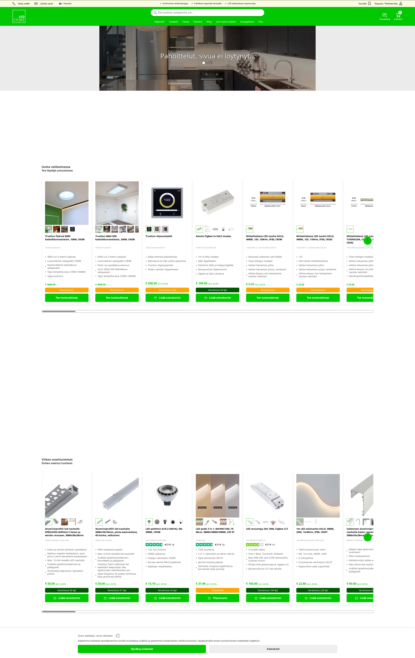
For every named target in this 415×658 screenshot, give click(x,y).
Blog (209, 21)
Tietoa (185, 21)
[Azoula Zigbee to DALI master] (217, 203)
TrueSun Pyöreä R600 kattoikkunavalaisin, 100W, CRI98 (64, 237)
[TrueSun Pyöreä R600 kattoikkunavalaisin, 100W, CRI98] (67, 203)
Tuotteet (173, 21)
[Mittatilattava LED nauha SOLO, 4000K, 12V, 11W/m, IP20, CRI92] (318, 203)
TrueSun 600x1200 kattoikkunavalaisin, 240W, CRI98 (115, 237)
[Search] (207, 12)
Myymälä (159, 21)
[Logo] (18, 16)
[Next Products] (368, 241)
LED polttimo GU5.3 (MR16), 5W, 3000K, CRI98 (164, 530)
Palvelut (198, 21)
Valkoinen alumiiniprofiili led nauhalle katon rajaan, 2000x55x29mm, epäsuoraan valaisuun (364, 532)
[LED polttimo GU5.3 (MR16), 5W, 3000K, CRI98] (167, 496)
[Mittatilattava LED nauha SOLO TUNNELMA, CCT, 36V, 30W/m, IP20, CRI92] (368, 203)
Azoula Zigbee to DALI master (213, 236)
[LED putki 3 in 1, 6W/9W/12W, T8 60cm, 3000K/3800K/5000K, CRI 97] (217, 496)
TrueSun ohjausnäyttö (159, 236)
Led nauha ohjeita (226, 21)
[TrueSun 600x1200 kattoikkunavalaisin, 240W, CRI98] (117, 203)
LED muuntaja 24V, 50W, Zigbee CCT (267, 528)
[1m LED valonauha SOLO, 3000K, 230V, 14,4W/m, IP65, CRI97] (318, 496)
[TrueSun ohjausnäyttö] (167, 203)
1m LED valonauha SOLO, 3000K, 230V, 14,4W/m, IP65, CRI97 (315, 530)
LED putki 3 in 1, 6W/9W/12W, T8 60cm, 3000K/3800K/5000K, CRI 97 (215, 530)
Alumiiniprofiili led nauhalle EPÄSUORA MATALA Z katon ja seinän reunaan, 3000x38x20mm (64, 532)
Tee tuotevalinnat (67, 297)
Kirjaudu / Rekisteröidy (386, 3)
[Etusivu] (203, 62)
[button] (67, 229)
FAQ (260, 21)
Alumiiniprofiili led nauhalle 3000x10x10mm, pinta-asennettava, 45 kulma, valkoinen (116, 532)
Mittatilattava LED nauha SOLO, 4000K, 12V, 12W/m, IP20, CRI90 (265, 237)
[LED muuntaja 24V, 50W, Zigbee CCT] (268, 496)
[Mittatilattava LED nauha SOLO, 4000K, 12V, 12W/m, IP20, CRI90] (268, 203)
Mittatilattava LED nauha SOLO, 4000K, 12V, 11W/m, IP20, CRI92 (315, 237)
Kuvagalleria (247, 21)
